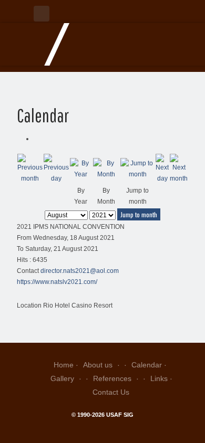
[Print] (36, 138)
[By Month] (106, 169)
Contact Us (111, 392)
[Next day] (162, 169)
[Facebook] (41, 14)
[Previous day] (56, 169)
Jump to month (138, 214)
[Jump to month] (137, 169)
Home (64, 365)
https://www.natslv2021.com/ (57, 282)
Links (159, 378)
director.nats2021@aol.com (79, 271)
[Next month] (179, 169)
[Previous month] (30, 169)
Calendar (146, 365)
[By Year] (81, 169)
